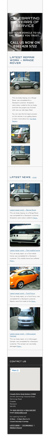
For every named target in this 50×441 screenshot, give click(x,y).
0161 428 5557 (30, 410)
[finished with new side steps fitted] (20, 156)
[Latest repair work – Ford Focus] (25, 279)
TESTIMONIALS (27, 425)
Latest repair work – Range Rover (23, 210)
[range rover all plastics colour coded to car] (20, 134)
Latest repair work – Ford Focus (22, 293)
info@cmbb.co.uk (21, 413)
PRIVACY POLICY (16, 428)
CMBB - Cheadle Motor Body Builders (25, 6)
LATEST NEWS (15, 425)
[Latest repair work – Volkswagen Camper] (25, 320)
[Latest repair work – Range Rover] (25, 196)
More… (35, 218)
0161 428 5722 (18, 410)
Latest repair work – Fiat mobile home (25, 250)
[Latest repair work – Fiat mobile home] (25, 236)
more (34, 177)
